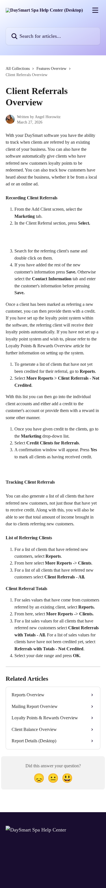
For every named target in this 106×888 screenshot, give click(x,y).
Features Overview (51, 68)
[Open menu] (95, 10)
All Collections (18, 68)
